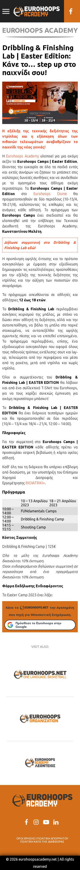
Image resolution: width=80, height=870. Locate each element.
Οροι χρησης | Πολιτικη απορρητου (42, 838)
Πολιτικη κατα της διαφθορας (42, 841)
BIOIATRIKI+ (35, 483)
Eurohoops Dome (50, 194)
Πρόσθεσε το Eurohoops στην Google (38, 625)
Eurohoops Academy (22, 156)
